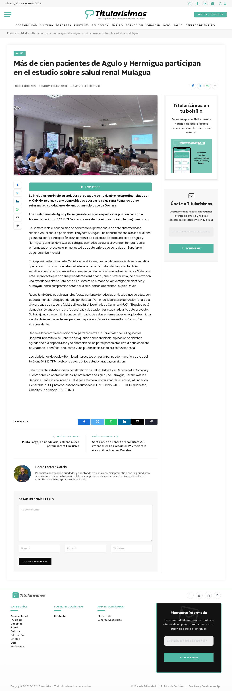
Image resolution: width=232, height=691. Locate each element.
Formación (134, 25)
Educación (100, 25)
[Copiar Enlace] (17, 225)
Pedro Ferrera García (51, 467)
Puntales (81, 25)
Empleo (117, 25)
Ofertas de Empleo (200, 25)
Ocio (166, 25)
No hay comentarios (55, 86)
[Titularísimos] (116, 14)
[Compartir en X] (200, 86)
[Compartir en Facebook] (193, 86)
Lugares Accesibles (110, 619)
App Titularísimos (210, 14)
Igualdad (153, 25)
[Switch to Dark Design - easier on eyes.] (220, 3)
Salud (178, 25)
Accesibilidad (26, 25)
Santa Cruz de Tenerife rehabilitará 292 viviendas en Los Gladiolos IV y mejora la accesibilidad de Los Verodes (119, 446)
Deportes (63, 25)
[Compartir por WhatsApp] (207, 86)
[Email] (17, 217)
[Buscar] (225, 3)
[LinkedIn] (17, 201)
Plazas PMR (104, 616)
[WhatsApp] (17, 209)
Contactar (60, 616)
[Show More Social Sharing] (215, 86)
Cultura (46, 25)
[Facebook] (17, 184)
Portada (11, 33)
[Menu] (7, 14)
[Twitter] (17, 193)
